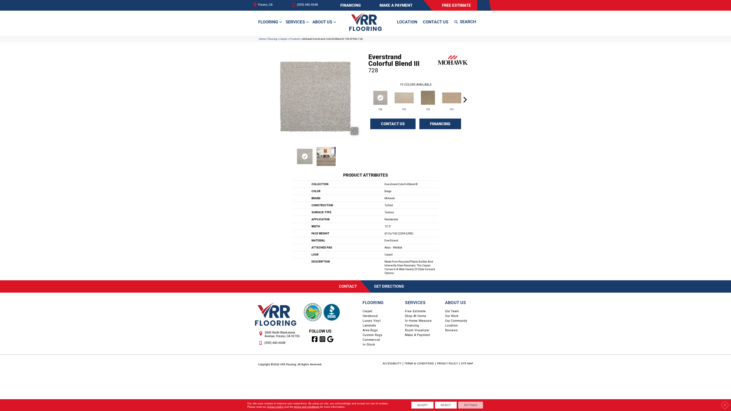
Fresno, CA (265, 4)
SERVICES (415, 302)
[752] (451, 98)
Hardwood (370, 316)
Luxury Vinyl (372, 321)
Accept (422, 405)
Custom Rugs (372, 335)
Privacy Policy (447, 363)
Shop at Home (415, 316)
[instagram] (322, 339)
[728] (380, 97)
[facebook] (315, 339)
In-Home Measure (418, 321)
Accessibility (392, 363)
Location (407, 22)
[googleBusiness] (330, 339)
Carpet (283, 38)
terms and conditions (306, 406)
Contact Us (435, 22)
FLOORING (373, 302)
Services (295, 22)
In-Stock (369, 344)
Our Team (452, 311)
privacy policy (275, 406)
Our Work (452, 316)
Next (361, 154)
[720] (427, 97)
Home (262, 38)
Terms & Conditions (419, 363)
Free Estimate (415, 311)
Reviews (451, 330)
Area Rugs (370, 330)
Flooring (268, 22)
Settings (470, 405)
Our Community (456, 321)
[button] (280, 22)
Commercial (371, 340)
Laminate (369, 325)
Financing (440, 124)
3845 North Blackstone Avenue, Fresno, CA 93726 (282, 334)
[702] (404, 98)
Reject (446, 405)
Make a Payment (417, 335)
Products (295, 38)
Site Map (467, 363)
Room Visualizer (417, 330)
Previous (270, 154)
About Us (322, 22)
